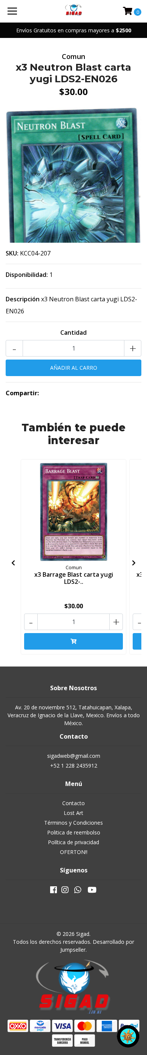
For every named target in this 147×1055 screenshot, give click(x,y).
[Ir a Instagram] (64, 891)
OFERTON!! (73, 851)
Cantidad (73, 332)
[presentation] (13, 562)
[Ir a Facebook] (53, 891)
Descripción (23, 299)
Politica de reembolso (73, 832)
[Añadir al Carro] (73, 641)
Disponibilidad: (27, 275)
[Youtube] (92, 891)
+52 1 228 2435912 (73, 765)
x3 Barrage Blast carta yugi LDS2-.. (73, 578)
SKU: (12, 253)
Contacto (73, 803)
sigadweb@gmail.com (73, 755)
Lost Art (73, 812)
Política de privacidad (73, 842)
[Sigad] (73, 11)
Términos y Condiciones (73, 822)
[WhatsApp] (78, 891)
